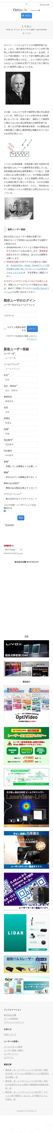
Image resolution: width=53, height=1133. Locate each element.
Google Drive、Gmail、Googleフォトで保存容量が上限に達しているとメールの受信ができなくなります (27, 269)
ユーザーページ (11, 1054)
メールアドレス (11, 364)
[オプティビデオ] (26, 722)
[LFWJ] (26, 676)
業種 (6, 461)
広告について (10, 1034)
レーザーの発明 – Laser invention (35, 30)
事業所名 (8, 397)
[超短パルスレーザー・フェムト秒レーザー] (26, 972)
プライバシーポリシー (14, 1022)
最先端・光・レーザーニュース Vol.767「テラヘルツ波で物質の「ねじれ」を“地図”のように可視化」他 (26, 1095)
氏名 (6, 374)
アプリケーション (12, 493)
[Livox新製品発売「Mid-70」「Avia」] (26, 657)
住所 (6, 407)
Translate (20, 553)
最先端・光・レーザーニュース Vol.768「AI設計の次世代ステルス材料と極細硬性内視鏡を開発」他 (26, 1084)
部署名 (7, 418)
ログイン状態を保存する (16, 328)
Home (8, 30)
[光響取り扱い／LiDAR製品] (26, 951)
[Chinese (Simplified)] (5, 546)
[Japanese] (13, 546)
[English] (10, 546)
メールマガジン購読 (13, 1047)
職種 (6, 472)
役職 (6, 428)
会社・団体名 (10, 385)
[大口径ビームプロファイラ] (26, 826)
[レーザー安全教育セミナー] (26, 764)
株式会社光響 (10, 1015)
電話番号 (8, 439)
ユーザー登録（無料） (14, 1050)
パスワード (9, 316)
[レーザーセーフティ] (26, 993)
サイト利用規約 (11, 1019)
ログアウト (9, 1057)
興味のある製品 (11, 483)
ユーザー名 (9, 353)
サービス (17, 30)
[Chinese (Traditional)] (7, 546)
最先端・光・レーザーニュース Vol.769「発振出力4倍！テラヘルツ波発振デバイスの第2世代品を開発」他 (27, 1073)
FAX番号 (8, 451)
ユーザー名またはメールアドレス (19, 305)
